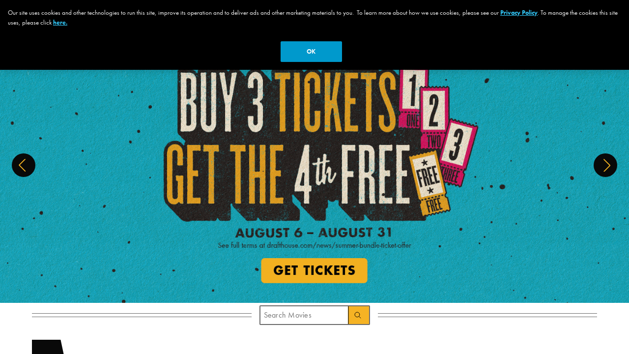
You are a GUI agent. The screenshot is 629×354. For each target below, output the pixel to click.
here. (60, 22)
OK (311, 51)
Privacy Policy (519, 12)
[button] (23, 165)
